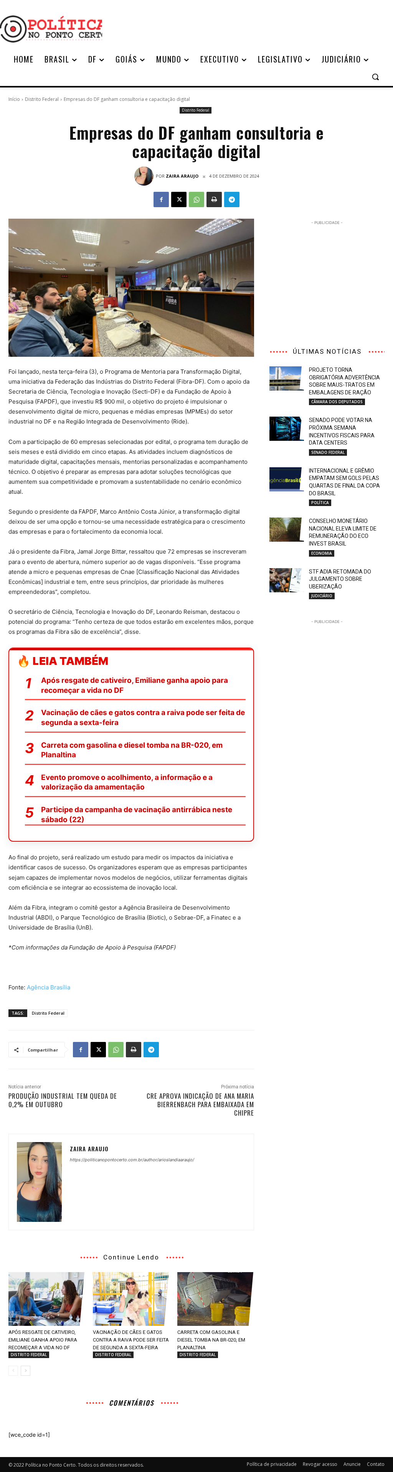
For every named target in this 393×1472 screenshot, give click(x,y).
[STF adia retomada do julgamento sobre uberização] (286, 580)
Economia (321, 553)
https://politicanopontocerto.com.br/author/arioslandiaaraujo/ (132, 1159)
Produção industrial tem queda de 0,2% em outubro (62, 1100)
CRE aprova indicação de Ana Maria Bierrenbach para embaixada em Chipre (200, 1104)
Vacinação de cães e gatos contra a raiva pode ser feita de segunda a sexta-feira (143, 717)
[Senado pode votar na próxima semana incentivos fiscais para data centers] (286, 429)
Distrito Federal (42, 99)
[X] (179, 199)
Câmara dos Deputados (337, 401)
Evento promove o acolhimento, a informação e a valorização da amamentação (127, 782)
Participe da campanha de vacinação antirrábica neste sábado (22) (136, 814)
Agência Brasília (48, 987)
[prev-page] (13, 1371)
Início (14, 99)
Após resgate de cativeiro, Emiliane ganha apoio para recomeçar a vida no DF (134, 685)
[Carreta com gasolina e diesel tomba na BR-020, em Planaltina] (215, 1299)
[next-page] (25, 1371)
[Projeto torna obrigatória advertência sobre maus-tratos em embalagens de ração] (286, 378)
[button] (375, 77)
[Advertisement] (241, 28)
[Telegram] (231, 199)
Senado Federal (328, 452)
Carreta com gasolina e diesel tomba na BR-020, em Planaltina (132, 750)
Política (320, 502)
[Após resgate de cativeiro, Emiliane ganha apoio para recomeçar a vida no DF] (46, 1299)
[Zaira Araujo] (145, 176)
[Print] (214, 199)
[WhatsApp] (196, 199)
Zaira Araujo (182, 176)
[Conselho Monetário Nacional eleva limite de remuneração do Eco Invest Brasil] (286, 530)
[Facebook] (161, 199)
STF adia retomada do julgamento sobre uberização (340, 579)
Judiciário (321, 595)
